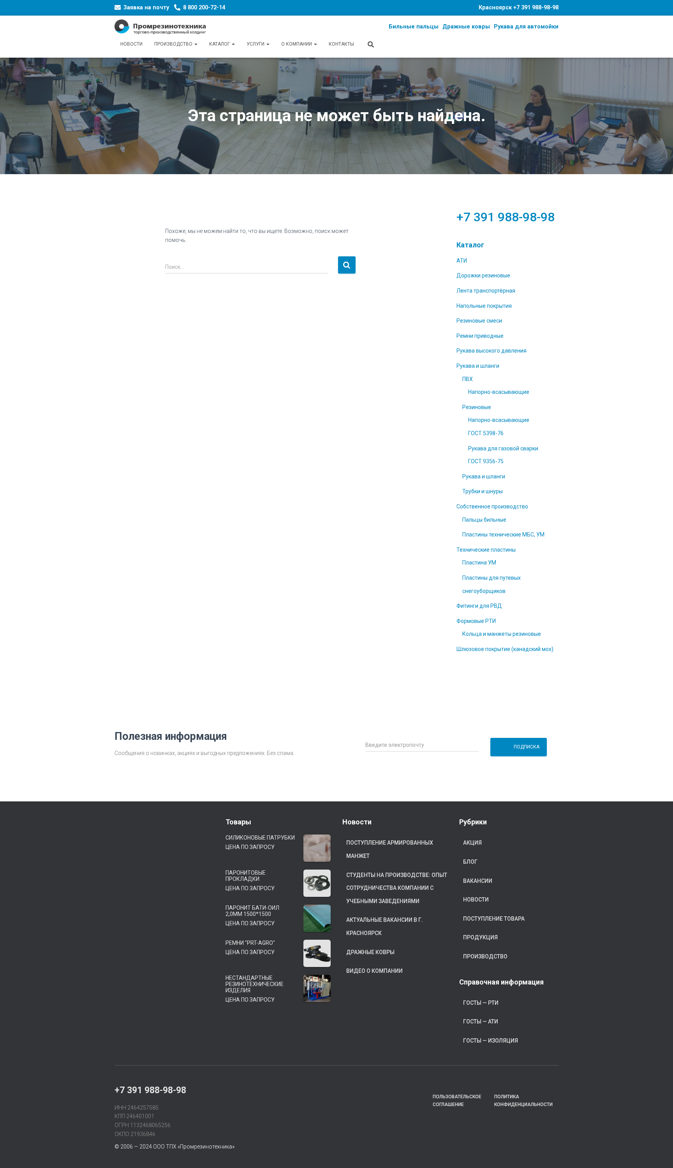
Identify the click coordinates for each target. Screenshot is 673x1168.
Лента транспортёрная (485, 291)
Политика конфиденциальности (523, 1100)
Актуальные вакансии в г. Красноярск (384, 926)
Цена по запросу (250, 847)
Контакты (341, 44)
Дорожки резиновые (483, 275)
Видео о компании (374, 971)
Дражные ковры (370, 952)
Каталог (220, 44)
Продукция (480, 937)
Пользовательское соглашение (457, 1100)
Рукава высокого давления (491, 351)
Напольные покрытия (484, 306)
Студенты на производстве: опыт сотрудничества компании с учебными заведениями (396, 888)
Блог (470, 862)
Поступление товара (494, 919)
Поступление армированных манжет (389, 849)
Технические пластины (486, 550)
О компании (297, 44)
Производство (174, 44)
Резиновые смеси (479, 321)
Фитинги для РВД (479, 606)
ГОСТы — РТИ (481, 1003)
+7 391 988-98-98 (535, 7)
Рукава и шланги (477, 366)
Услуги (256, 44)
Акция (472, 843)
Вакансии (477, 881)
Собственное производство (492, 506)
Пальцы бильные (484, 520)
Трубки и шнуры (482, 491)
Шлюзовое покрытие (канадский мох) (504, 649)
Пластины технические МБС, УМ (503, 534)
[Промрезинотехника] (160, 26)
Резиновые (476, 407)
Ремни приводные (480, 336)
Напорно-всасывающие (498, 392)
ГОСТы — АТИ (480, 1021)
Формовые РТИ (476, 621)
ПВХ (467, 379)
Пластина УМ (479, 562)
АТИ (461, 261)
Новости (131, 44)
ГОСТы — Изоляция (490, 1040)
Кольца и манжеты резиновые (501, 634)
